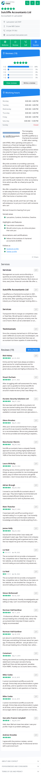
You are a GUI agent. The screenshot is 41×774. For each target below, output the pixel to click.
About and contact (10, 761)
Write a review (29, 83)
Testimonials (9, 329)
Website (5, 45)
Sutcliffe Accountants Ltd (16, 12)
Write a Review (33, 350)
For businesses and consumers (15, 766)
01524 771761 (11, 30)
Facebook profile (12, 249)
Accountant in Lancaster (11, 16)
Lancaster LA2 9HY (13, 22)
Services (7, 309)
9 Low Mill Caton (13, 26)
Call (25, 45)
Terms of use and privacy (12, 771)
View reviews (11, 83)
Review (15, 45)
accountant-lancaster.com (16, 35)
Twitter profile (11, 251)
